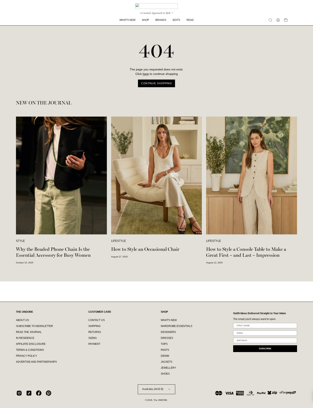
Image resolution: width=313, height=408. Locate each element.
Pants (165, 349)
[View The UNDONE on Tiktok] (29, 393)
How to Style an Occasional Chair (145, 249)
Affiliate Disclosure (31, 343)
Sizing (92, 338)
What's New (169, 320)
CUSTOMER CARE (99, 311)
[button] (270, 20)
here (146, 74)
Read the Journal (29, 332)
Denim (165, 355)
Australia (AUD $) (152, 389)
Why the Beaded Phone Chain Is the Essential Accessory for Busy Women (53, 252)
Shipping (94, 326)
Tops (164, 343)
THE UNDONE (24, 311)
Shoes (165, 373)
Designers (168, 332)
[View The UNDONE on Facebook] (39, 393)
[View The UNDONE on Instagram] (19, 393)
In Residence (25, 338)
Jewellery (168, 367)
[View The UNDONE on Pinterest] (48, 393)
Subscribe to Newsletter (34, 326)
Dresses (167, 338)
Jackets (166, 361)
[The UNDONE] (156, 6)
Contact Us (96, 320)
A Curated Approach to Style (155, 12)
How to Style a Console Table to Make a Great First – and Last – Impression (246, 252)
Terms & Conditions (30, 349)
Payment (94, 343)
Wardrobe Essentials (176, 326)
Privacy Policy (26, 355)
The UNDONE (160, 400)
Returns (94, 332)
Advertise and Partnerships (36, 361)
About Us (22, 320)
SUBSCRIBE (265, 348)
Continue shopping (156, 83)
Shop (164, 311)
